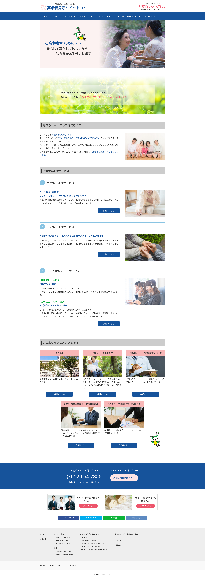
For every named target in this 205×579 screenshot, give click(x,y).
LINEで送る (114, 518)
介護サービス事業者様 (89, 541)
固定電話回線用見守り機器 (64, 552)
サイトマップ (71, 566)
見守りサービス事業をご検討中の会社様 (94, 549)
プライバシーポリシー (56, 566)
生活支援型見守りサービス (64, 543)
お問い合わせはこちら (124, 477)
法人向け (119, 538)
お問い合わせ (150, 16)
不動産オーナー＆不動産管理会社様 (93, 543)
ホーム (44, 16)
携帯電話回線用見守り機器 (64, 554)
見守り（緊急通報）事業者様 (91, 546)
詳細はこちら (108, 210)
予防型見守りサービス (63, 541)
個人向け (119, 541)
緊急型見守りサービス (63, 538)
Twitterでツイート (91, 518)
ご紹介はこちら (88, 506)
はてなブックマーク (137, 518)
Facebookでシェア (68, 518)
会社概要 (42, 566)
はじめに (55, 16)
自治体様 (85, 538)
